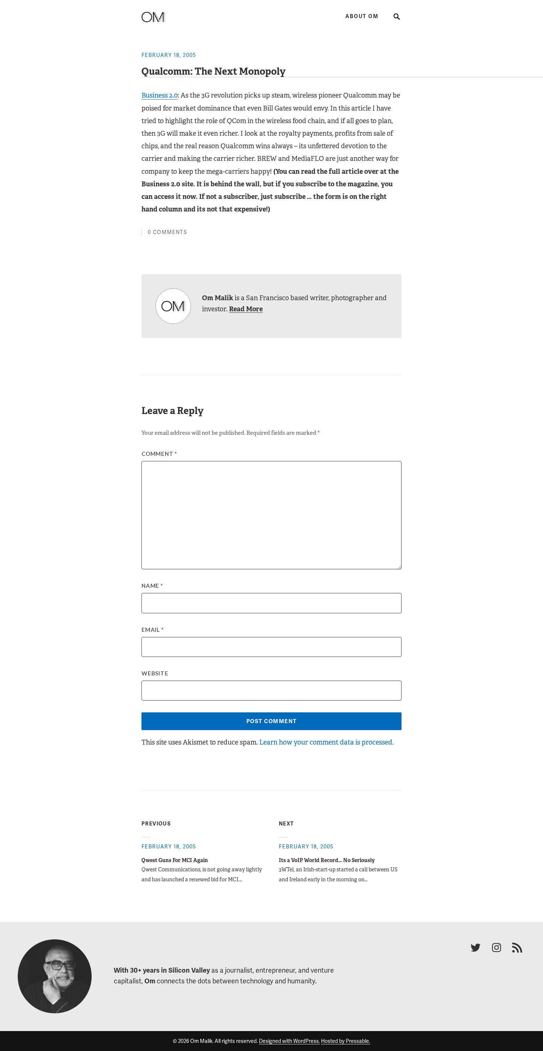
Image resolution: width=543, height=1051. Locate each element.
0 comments (167, 232)
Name (152, 585)
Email (152, 629)
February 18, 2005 (169, 55)
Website (154, 673)
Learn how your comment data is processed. (326, 742)
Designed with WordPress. (289, 1041)
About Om (361, 16)
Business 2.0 (159, 95)
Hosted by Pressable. (345, 1041)
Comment (159, 453)
